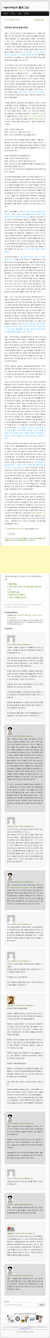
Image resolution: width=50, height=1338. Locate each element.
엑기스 (13, 13)
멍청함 (40, 538)
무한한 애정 (38, 119)
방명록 (27, 13)
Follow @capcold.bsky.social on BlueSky (25, 1331)
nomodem (10, 1005)
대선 (35, 538)
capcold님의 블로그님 (16, 7)
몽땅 (19, 13)
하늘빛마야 (10, 1233)
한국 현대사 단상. (14, 592)
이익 (14, 540)
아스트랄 (23, 538)
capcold (31, 540)
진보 (25, 540)
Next (43, 20)
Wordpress (14, 1327)
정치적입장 (19, 540)
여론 (10, 540)
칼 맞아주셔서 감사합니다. (17, 595)
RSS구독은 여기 (41, 1327)
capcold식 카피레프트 (28, 1327)
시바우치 (10, 826)
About (5, 13)
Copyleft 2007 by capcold (15, 529)
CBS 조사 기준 (24, 70)
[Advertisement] (25, 559)
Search (7, 1301)
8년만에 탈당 (13, 584)
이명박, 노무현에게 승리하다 (18, 597)
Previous (36, 20)
